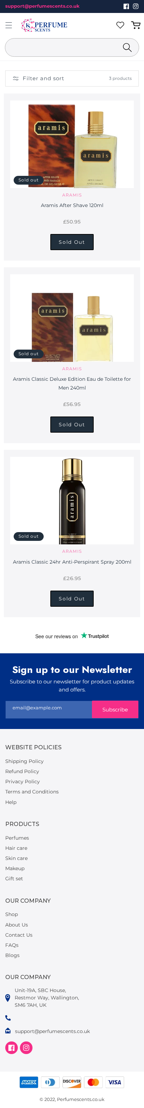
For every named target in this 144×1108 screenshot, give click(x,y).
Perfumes (17, 838)
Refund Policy (22, 771)
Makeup (14, 868)
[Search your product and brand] (127, 47)
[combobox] (72, 47)
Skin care (16, 858)
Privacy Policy (22, 781)
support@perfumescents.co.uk (42, 6)
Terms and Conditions (32, 792)
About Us (16, 925)
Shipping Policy (24, 761)
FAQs (12, 945)
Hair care (16, 848)
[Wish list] (121, 25)
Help (10, 802)
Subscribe (115, 709)
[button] (8, 25)
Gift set (14, 878)
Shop (11, 914)
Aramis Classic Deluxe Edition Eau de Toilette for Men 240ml (72, 383)
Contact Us (19, 935)
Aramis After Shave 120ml (72, 205)
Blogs (12, 955)
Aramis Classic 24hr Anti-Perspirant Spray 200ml (72, 562)
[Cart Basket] (137, 25)
